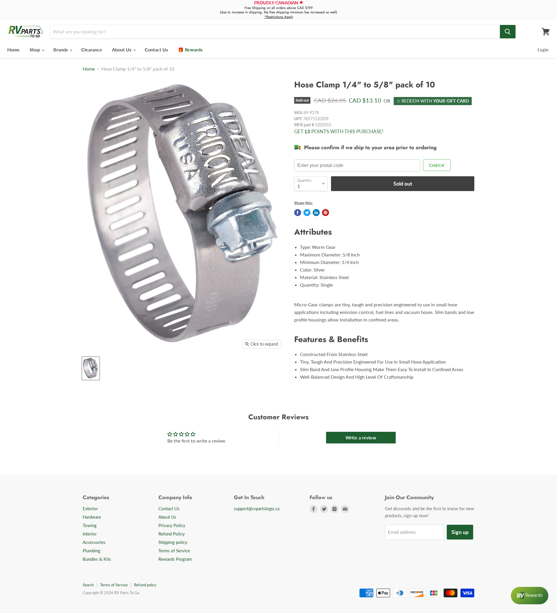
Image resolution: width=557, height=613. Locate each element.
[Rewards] (529, 595)
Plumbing (91, 550)
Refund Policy (171, 533)
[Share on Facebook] (297, 212)
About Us (122, 49)
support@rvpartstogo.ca (256, 508)
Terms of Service (174, 550)
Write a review (361, 437)
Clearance (91, 49)
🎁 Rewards (190, 49)
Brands (61, 49)
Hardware (92, 516)
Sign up (460, 532)
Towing (90, 525)
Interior (90, 533)
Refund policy (145, 585)
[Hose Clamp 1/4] (91, 368)
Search (88, 585)
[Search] (508, 31)
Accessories (94, 542)
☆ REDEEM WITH (433, 100)
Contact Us (156, 49)
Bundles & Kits (97, 559)
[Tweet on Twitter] (306, 212)
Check (437, 165)
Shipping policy (172, 542)
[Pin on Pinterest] (325, 212)
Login (543, 49)
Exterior (90, 508)
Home (13, 49)
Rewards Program (175, 559)
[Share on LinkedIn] (316, 212)
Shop (35, 49)
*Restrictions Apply (278, 16)
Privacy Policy (171, 525)
